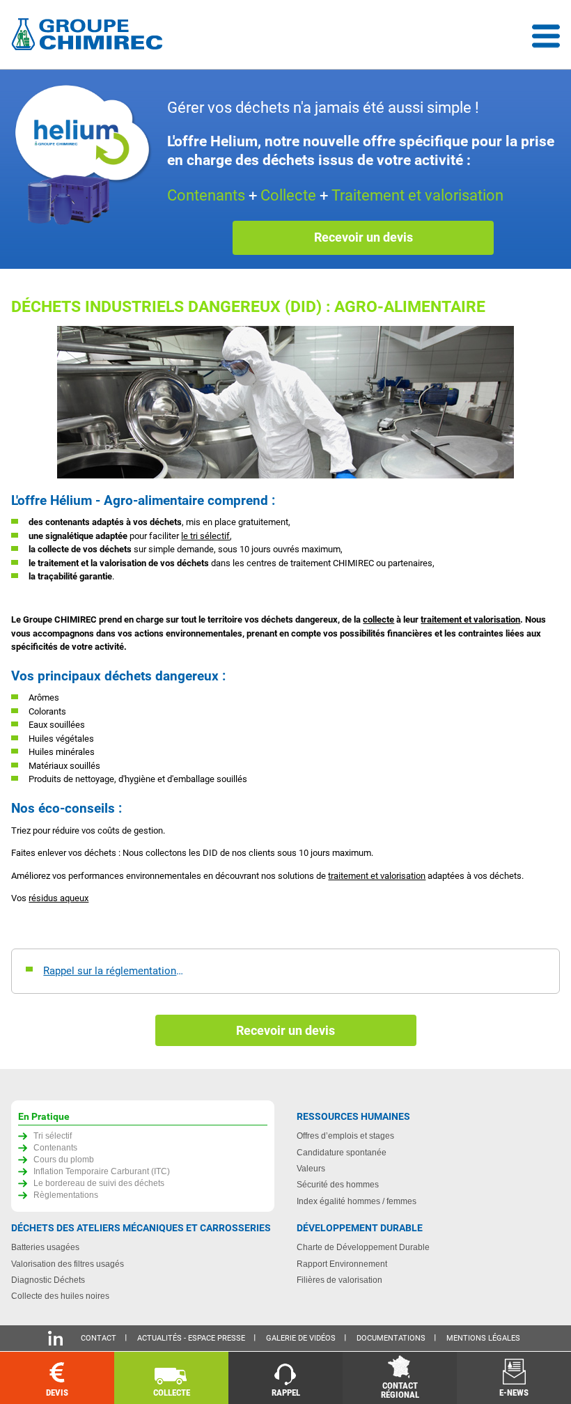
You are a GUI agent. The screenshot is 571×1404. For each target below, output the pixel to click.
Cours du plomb (63, 1159)
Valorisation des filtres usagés (67, 1263)
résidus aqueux (58, 898)
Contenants (55, 1147)
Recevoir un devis (363, 237)
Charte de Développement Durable (363, 1246)
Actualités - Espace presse (191, 1338)
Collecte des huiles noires (60, 1295)
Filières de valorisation (339, 1279)
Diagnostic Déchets (48, 1279)
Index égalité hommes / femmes (356, 1201)
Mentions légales (483, 1338)
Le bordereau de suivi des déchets (98, 1182)
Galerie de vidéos (301, 1338)
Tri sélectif (52, 1135)
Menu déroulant (546, 36)
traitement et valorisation (470, 619)
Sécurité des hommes (338, 1184)
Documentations (391, 1338)
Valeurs (311, 1168)
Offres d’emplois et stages (345, 1135)
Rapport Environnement (342, 1263)
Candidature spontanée (341, 1152)
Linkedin (55, 1338)
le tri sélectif (205, 536)
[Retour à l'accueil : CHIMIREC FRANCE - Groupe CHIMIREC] (90, 35)
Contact (98, 1338)
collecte (378, 619)
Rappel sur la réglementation (109, 971)
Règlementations (65, 1194)
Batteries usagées (45, 1246)
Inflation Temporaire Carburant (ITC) (101, 1171)
